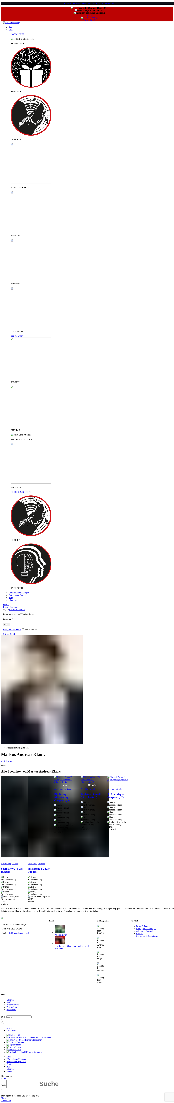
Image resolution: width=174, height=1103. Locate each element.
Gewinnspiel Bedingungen (147, 936)
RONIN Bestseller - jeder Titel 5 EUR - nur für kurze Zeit (89, 3)
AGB (9, 1002)
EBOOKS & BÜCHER (21, 492)
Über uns (10, 1000)
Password (8, 619)
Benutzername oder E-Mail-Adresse (19, 614)
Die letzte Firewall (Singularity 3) (91, 796)
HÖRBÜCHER (17, 34)
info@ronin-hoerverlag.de (18, 933)
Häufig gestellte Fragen (146, 928)
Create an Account (17, 609)
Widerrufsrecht (13, 1005)
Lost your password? (12, 629)
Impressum (11, 1009)
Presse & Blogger (143, 926)
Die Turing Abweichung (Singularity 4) (62, 797)
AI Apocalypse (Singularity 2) (115, 796)
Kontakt (139, 933)
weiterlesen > (7, 761)
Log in (6, 624)
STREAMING (17, 336)
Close (3, 1078)
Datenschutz (12, 1007)
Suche (3, 1017)
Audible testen (61, 935)
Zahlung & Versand (144, 931)
